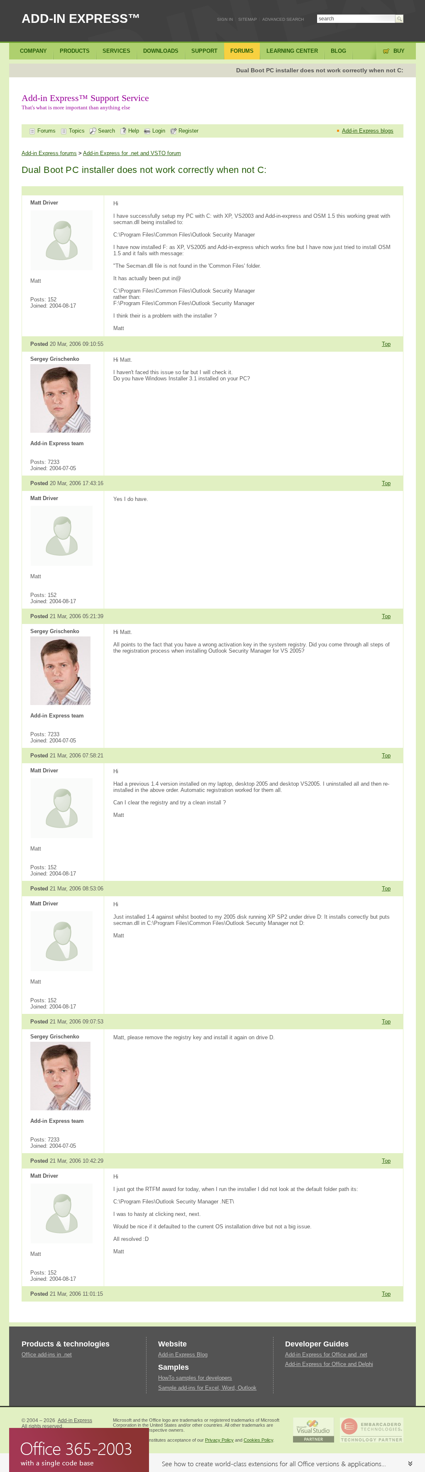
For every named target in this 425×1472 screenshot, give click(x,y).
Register (187, 131)
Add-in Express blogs (367, 131)
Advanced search (283, 19)
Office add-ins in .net (47, 1354)
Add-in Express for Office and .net (326, 1354)
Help (133, 131)
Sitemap (247, 19)
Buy (399, 51)
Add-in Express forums (49, 153)
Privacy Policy (219, 1439)
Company (33, 51)
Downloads (160, 51)
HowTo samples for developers (195, 1378)
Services (116, 51)
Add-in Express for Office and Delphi (329, 1364)
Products (75, 51)
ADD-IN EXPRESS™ (81, 18)
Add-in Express (75, 1420)
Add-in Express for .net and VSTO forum (132, 153)
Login (158, 131)
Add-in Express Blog (183, 1354)
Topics (76, 131)
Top (386, 344)
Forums (46, 131)
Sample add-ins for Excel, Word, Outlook (207, 1388)
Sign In (225, 19)
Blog (338, 51)
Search (105, 131)
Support (204, 51)
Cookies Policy (258, 1439)
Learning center (292, 51)
